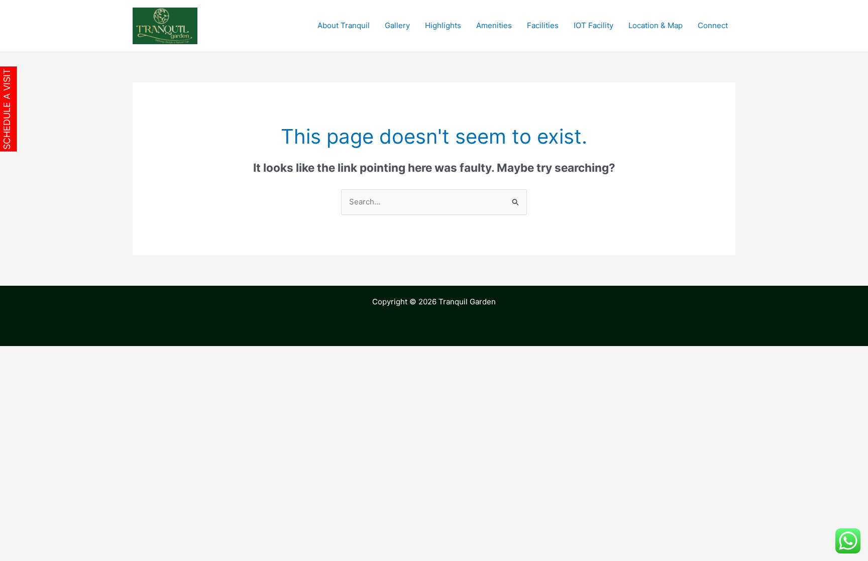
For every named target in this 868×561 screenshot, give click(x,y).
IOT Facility (593, 25)
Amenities (494, 25)
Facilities (543, 25)
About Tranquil (343, 25)
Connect (713, 25)
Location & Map (655, 25)
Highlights (443, 25)
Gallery (397, 25)
